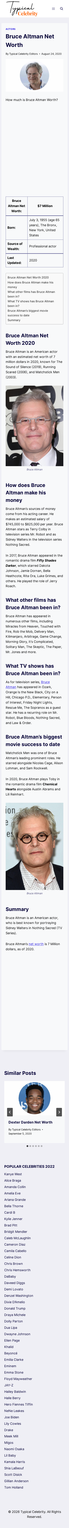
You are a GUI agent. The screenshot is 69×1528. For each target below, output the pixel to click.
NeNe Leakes (14, 1411)
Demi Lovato (13, 1289)
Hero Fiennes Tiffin (18, 1404)
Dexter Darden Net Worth (30, 1122)
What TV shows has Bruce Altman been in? (31, 303)
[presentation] (34, 1098)
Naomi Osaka (14, 1449)
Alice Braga (12, 1180)
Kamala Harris (14, 1462)
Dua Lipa (10, 1327)
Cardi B (9, 1212)
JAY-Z (8, 1385)
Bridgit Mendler (15, 1232)
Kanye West (13, 1174)
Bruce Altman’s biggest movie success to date (28, 313)
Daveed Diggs (14, 1283)
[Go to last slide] (10, 1112)
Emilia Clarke (13, 1359)
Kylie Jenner (13, 1219)
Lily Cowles (12, 1423)
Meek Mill (11, 1436)
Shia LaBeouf (14, 1468)
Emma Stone (13, 1372)
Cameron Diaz (14, 1244)
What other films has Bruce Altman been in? (31, 294)
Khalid (8, 1347)
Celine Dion (12, 1257)
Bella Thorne (13, 1206)
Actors (11, 29)
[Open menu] (53, 9)
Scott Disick (13, 1474)
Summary (14, 320)
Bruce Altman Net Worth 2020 (29, 277)
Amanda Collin (15, 1187)
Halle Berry (12, 1398)
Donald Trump (14, 1308)
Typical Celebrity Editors (23, 53)
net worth (36, 944)
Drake (8, 1430)
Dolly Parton (13, 1321)
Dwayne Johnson (17, 1334)
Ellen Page (12, 1340)
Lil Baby (10, 1455)
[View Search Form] (61, 9)
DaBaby (10, 1276)
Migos (8, 1442)
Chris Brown (13, 1264)
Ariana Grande (15, 1200)
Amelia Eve (12, 1193)
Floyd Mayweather (18, 1379)
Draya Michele (14, 1315)
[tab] (27, 1146)
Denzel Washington (18, 1296)
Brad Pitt (10, 1225)
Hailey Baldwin (15, 1391)
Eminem (10, 1366)
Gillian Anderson (16, 1481)
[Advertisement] (34, 149)
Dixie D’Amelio (14, 1302)
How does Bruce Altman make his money (30, 285)
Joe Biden (11, 1417)
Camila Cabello (15, 1251)
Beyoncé (10, 1353)
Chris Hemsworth (17, 1270)
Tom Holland (13, 1487)
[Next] (59, 1112)
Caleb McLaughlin (17, 1238)
